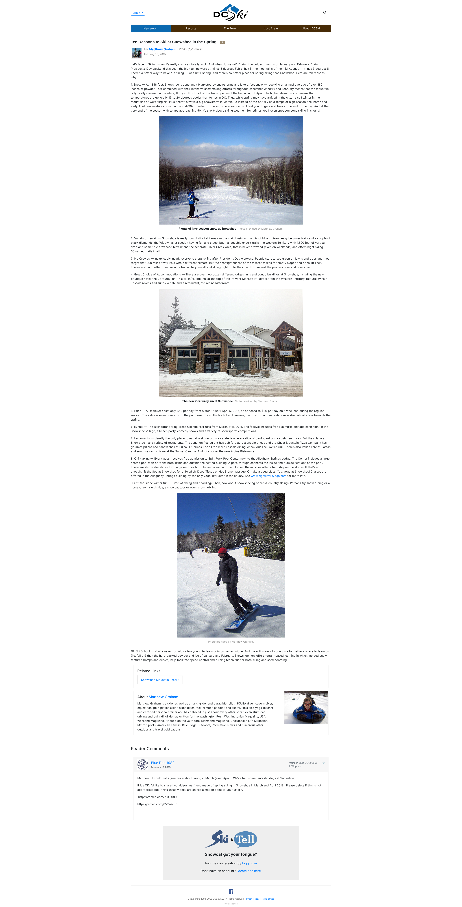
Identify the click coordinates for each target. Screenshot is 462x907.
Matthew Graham (163, 697)
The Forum (231, 28)
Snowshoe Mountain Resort (160, 680)
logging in (249, 863)
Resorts (191, 28)
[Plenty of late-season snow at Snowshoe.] (231, 170)
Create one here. (249, 871)
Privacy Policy (252, 898)
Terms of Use (267, 898)
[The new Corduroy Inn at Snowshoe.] (231, 342)
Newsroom (150, 28)
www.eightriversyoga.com (268, 476)
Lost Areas (271, 28)
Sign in (136, 12)
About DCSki (311, 28)
